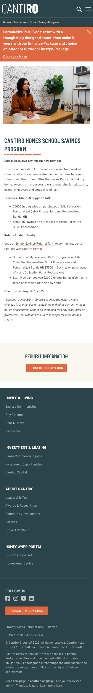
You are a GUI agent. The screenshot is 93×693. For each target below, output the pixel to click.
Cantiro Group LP (20, 642)
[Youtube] (23, 598)
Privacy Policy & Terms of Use (24, 627)
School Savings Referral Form (35, 243)
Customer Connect (18, 555)
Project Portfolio (17, 530)
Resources (13, 431)
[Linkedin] (31, 598)
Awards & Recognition (21, 505)
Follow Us (15, 590)
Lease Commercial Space (23, 456)
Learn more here (51, 685)
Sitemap (51, 627)
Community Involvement (22, 513)
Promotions (21, 22)
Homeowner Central (19, 563)
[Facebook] (7, 598)
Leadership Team (17, 497)
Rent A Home (14, 423)
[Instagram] (15, 598)
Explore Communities (20, 406)
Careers (11, 522)
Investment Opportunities (23, 464)
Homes (7, 22)
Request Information (46, 368)
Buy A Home (14, 414)
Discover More (15, 56)
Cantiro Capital (16, 472)
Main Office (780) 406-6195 (26, 634)
